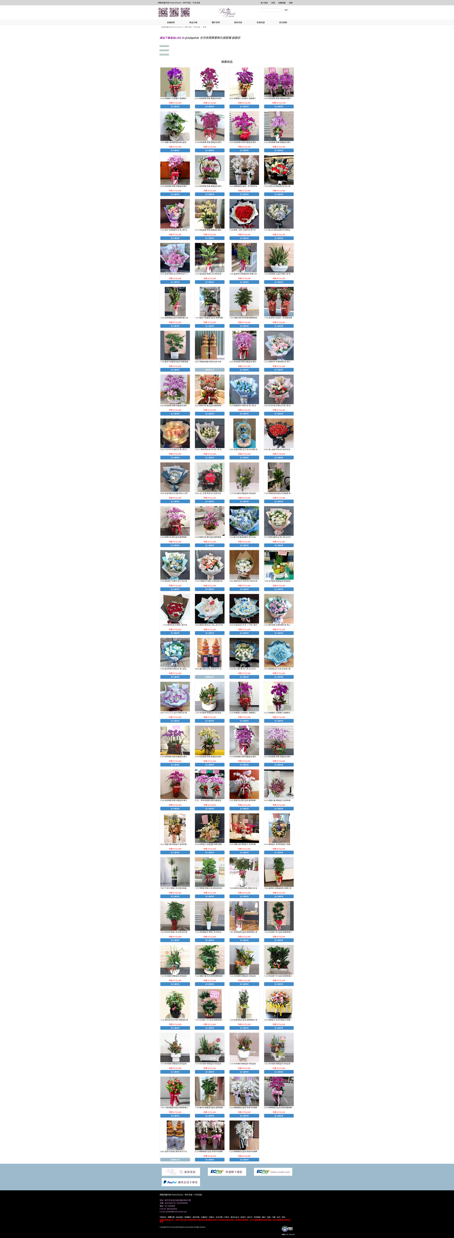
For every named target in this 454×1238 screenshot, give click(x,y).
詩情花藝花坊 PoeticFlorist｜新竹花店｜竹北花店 (179, 2)
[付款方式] (181, 1171)
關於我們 (216, 22)
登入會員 (264, 2)
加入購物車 (175, 106)
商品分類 (193, 22)
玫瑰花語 (261, 22)
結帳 (291, 2)
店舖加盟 (282, 2)
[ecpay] (227, 1171)
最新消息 (238, 22)
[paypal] (181, 1182)
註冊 (273, 2)
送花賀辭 (283, 22)
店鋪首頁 (171, 22)
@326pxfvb (192, 38)
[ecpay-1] (273, 1171)
